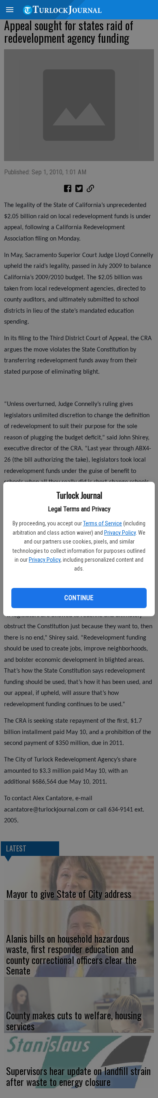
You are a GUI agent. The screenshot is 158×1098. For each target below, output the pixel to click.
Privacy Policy (120, 532)
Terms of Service (102, 523)
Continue (78, 598)
